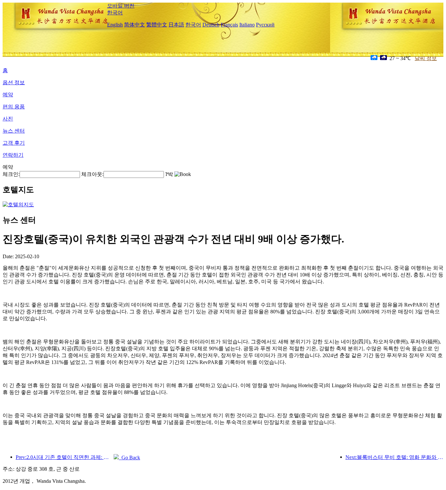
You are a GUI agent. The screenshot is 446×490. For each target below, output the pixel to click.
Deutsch (210, 24)
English (115, 24)
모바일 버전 (121, 5)
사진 (8, 118)
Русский (265, 24)
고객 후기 (14, 143)
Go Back (129, 457)
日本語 (176, 24)
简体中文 (134, 24)
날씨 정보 (426, 58)
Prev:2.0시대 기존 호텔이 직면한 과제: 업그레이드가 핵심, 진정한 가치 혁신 (65, 457)
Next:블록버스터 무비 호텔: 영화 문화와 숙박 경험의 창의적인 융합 (394, 457)
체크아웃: (92, 174)
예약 (8, 94)
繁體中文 (156, 24)
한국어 (115, 12)
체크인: (11, 174)
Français (229, 24)
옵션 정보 (14, 82)
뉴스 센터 (14, 131)
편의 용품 (14, 106)
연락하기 (13, 155)
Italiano (247, 24)
